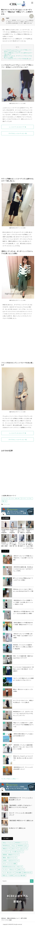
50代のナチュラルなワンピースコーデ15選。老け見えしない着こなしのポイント (23, 758)
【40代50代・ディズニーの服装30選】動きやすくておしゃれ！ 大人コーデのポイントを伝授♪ (23, 746)
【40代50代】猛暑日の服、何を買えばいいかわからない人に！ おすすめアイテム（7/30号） (23, 569)
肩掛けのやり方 (27, 872)
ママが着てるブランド (17, 851)
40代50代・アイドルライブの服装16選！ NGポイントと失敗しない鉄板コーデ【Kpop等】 (23, 646)
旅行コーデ (21, 869)
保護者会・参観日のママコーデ (11, 854)
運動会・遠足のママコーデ (9, 857)
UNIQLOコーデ (6, 848)
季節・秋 (4, 501)
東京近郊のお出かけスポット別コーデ (12, 866)
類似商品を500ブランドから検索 (18, 103)
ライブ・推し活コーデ (8, 872)
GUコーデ (14, 848)
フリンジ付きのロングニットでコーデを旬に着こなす (17, 58)
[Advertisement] (17, 156)
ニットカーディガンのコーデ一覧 (17, 127)
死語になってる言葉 (8, 875)
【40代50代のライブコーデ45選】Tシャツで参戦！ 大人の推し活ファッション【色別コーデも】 (23, 602)
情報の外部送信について (13, 918)
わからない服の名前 (20, 875)
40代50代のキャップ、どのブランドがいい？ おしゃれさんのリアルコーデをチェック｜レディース (23, 713)
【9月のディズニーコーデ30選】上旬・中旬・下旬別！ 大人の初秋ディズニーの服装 (23, 635)
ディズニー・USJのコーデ (9, 869)
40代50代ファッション (21, 842)
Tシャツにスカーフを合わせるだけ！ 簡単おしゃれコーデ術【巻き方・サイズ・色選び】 (23, 669)
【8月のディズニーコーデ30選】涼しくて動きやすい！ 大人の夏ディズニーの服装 (23, 557)
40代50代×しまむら (23, 845)
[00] (17, 86)
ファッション (6, 504)
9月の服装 (18, 872)
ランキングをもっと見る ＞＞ (10, 778)
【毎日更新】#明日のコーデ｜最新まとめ (21, 820)
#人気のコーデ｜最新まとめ (17, 828)
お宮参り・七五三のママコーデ (11, 860)
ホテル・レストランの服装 (9, 863)
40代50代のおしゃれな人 (9, 845)
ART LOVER (24, 918)
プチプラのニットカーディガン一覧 (17, 133)
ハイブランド (6, 851)
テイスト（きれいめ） (15, 498)
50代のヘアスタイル (8, 842)
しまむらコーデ (23, 848)
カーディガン (5, 498)
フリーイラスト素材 (6, 920)
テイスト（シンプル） (27, 498)
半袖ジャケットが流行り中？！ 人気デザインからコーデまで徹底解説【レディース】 (23, 724)
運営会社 (3, 918)
